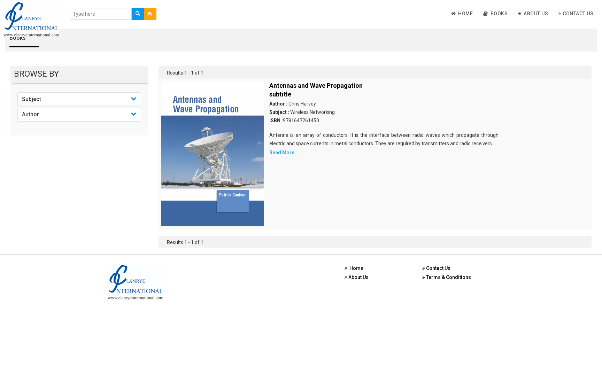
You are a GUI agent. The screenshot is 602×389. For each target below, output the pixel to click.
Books (498, 13)
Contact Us (578, 13)
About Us (535, 13)
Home (464, 13)
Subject (31, 99)
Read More (281, 152)
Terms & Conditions (448, 277)
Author (30, 114)
